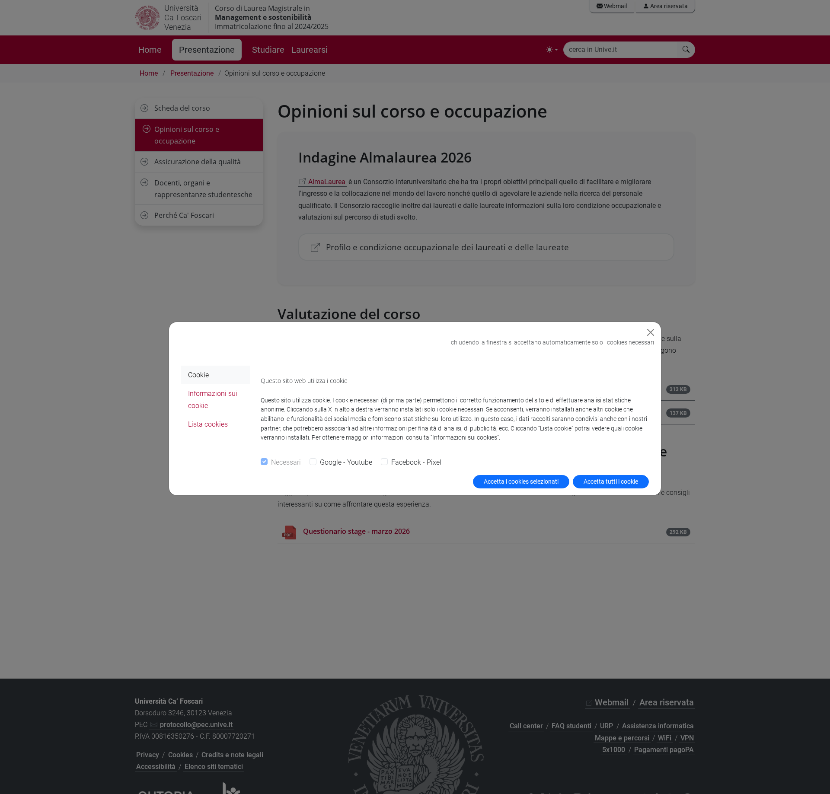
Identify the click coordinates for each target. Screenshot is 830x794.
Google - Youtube (346, 462)
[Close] (651, 332)
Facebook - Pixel (416, 462)
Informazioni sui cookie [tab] (212, 399)
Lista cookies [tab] (208, 424)
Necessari (286, 462)
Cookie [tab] (198, 375)
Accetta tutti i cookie (611, 481)
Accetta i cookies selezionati (521, 481)
